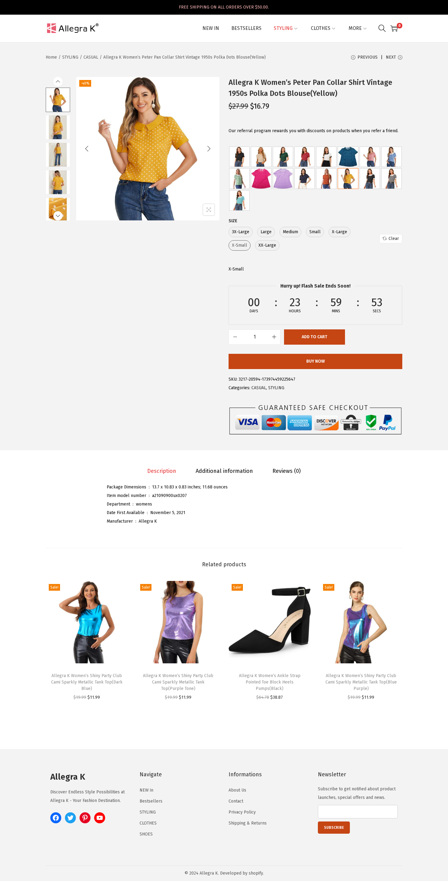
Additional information (224, 471)
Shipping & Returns (248, 823)
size (233, 220)
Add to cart (314, 336)
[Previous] (86, 148)
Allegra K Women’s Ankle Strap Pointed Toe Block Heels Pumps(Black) (269, 682)
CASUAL (91, 57)
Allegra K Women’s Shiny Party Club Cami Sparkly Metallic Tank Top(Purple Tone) (178, 682)
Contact (236, 801)
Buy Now (315, 361)
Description (161, 471)
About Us (237, 790)
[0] (394, 28)
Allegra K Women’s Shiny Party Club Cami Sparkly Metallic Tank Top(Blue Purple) (361, 682)
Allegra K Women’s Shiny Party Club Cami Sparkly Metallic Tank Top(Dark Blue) (87, 682)
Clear (394, 238)
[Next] (208, 148)
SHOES (146, 834)
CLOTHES (148, 823)
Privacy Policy (242, 812)
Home (51, 57)
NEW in (146, 790)
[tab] (161, 471)
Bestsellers (151, 801)
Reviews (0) (286, 471)
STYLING (70, 57)
